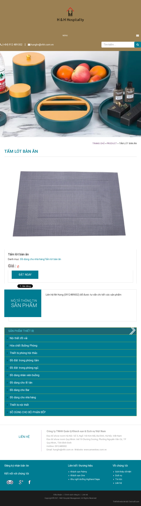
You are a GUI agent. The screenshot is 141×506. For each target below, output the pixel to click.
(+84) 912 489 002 (12, 44)
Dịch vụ (118, 475)
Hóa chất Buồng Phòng (23, 345)
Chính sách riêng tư (72, 495)
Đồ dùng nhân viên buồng (24, 375)
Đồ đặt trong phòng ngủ (24, 367)
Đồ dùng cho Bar (19, 390)
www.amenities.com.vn (95, 449)
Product (112, 143)
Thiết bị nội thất (19, 404)
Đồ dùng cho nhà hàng (32, 259)
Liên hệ (118, 483)
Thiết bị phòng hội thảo (23, 353)
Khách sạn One (77, 475)
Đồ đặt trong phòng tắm (24, 360)
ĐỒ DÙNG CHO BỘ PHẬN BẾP (28, 412)
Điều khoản (57, 495)
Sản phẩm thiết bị (21, 331)
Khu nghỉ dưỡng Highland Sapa (85, 479)
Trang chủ (98, 143)
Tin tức (118, 479)
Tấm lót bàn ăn (53, 259)
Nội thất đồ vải (18, 338)
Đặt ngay (25, 274)
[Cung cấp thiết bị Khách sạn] (70, 16)
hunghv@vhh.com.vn (42, 44)
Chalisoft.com (133, 502)
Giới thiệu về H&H (123, 472)
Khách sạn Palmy (78, 472)
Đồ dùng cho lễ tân (21, 382)
